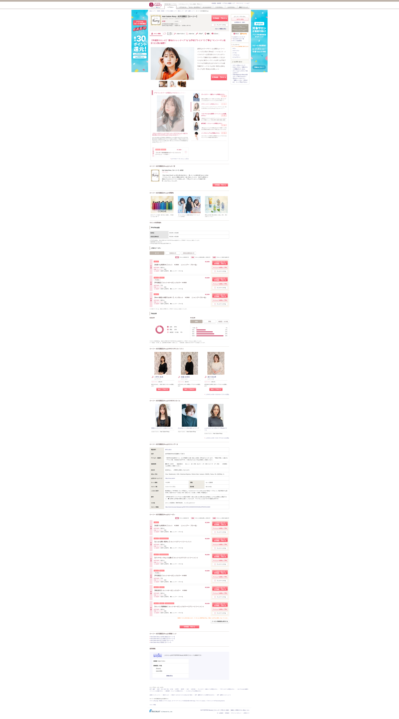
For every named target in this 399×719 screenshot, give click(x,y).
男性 (209, 321)
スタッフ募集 (153, 704)
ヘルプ (247, 3)
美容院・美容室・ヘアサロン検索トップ (223, 3)
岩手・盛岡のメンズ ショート (224, 695)
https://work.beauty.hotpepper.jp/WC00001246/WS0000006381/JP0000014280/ (187, 507)
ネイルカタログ (207, 7)
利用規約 (227, 713)
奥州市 (182, 689)
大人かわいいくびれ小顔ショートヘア (188, 428)
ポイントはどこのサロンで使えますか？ (240, 72)
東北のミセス (166, 695)
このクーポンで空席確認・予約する (220, 262)
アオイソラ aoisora (200, 700)
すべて (157, 253)
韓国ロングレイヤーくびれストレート (162, 428)
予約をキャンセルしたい (239, 78)
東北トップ (180, 11)
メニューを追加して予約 (220, 267)
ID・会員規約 (220, 713)
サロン (234, 48)
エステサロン (231, 7)
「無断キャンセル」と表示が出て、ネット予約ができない (240, 81)
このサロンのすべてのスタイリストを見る (217, 394)
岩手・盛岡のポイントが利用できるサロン (205, 695)
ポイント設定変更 (237, 40)
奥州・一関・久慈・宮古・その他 (165, 689)
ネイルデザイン (236, 57)
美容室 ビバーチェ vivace (165, 700)
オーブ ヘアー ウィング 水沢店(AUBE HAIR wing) (183, 700)
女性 (196, 321)
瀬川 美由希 (212, 377)
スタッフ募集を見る (220, 29)
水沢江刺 (193, 689)
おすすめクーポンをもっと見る (180, 158)
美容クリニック (243, 7)
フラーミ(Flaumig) (154, 700)
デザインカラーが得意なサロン (227, 689)
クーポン (234, 53)
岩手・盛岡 (152, 689)
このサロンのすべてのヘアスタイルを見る (217, 438)
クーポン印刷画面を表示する (220, 621)
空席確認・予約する (220, 18)
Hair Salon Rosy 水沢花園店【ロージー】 (180, 16)
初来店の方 (172, 253)
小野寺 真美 (159, 377)
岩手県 (177, 689)
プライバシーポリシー (236, 713)
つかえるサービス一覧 (238, 39)
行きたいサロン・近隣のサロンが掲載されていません (240, 68)
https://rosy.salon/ (170, 478)
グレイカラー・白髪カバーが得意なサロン (208, 689)
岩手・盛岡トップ (189, 11)
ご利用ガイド (246, 713)
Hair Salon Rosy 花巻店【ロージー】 (161, 642)
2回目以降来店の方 (188, 253)
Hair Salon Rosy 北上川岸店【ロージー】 (162, 640)
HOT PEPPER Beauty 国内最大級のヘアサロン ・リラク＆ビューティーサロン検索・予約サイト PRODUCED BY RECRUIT (156, 5)
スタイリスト (235, 50)
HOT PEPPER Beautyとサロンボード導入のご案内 (214, 710)
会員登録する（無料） (240, 22)
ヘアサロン (170, 7)
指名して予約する (163, 389)
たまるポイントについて (238, 37)
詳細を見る (169, 675)
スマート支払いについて (239, 65)
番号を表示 (168, 449)
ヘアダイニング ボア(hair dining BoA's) (215, 700)
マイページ (240, 3)
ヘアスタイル (182, 7)
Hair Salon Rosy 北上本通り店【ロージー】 (162, 638)
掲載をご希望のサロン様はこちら (240, 710)
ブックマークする (221, 24)
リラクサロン (219, 7)
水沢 (188, 689)
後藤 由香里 (185, 377)
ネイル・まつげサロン (194, 7)
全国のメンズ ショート (155, 695)
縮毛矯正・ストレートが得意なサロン (174, 691)
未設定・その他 (223, 321)
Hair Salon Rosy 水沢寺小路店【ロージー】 (162, 636)
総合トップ (152, 11)
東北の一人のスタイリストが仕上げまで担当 (182, 695)
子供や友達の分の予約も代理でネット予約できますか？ (240, 75)
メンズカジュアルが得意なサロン (193, 691)
